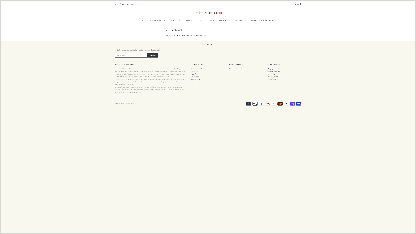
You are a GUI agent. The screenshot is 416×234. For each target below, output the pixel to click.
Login (117, 4)
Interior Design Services (236, 69)
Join (122, 4)
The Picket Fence (130, 103)
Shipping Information (274, 69)
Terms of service (196, 79)
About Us (194, 74)
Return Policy (271, 74)
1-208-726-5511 (197, 69)
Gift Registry (195, 77)
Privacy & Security (273, 77)
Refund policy (195, 82)
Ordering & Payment (273, 71)
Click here (189, 35)
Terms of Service (272, 79)
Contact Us (194, 71)
